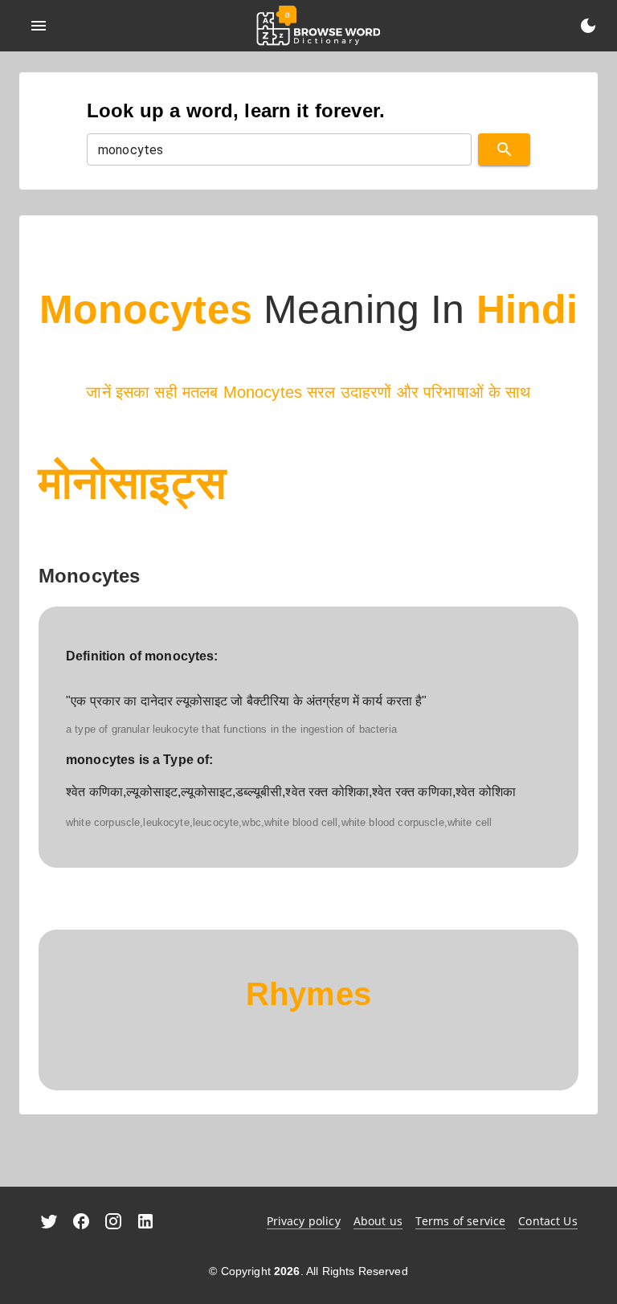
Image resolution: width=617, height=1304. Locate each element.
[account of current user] (38, 25)
